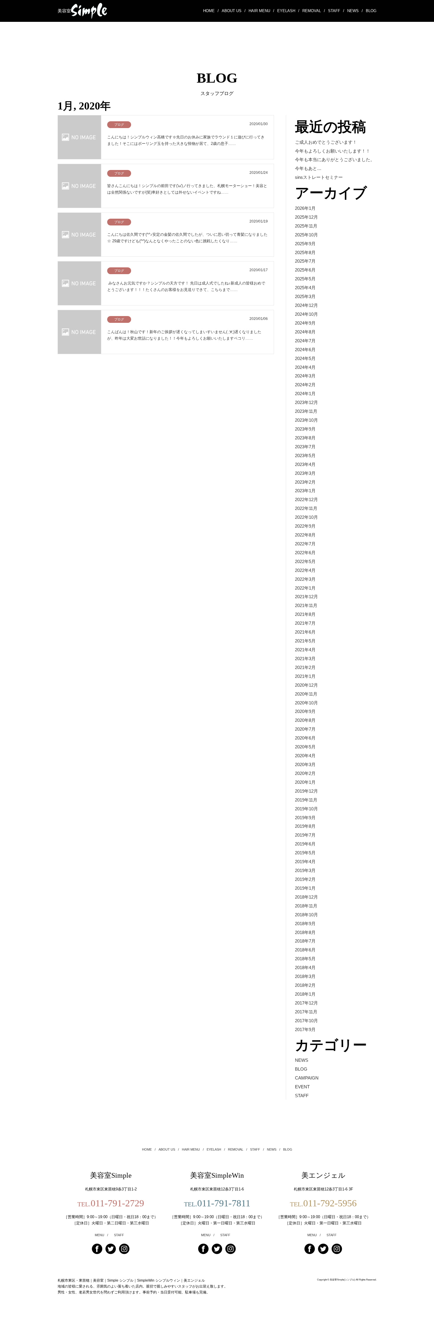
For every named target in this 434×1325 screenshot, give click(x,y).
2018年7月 (305, 940)
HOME (211, 11)
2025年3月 (305, 296)
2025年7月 (305, 261)
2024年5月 (305, 358)
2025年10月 (306, 234)
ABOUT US (234, 11)
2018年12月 (306, 896)
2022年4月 (305, 570)
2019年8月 (305, 826)
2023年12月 (306, 402)
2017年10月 (306, 1020)
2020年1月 (305, 782)
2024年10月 (306, 314)
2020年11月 (306, 693)
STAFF (336, 11)
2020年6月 (305, 737)
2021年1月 (305, 676)
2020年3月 (305, 764)
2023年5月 (305, 455)
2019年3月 (305, 870)
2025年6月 (305, 269)
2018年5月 (305, 958)
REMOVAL (313, 11)
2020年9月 (305, 711)
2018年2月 (305, 985)
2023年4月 (305, 464)
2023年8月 (305, 437)
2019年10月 (306, 808)
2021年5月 (305, 640)
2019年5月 (305, 852)
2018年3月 (305, 976)
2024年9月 (305, 322)
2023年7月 (305, 446)
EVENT (302, 1086)
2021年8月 (305, 614)
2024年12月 (306, 305)
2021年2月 (305, 667)
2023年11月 (306, 411)
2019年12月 (306, 791)
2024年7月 (305, 340)
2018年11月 (306, 905)
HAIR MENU (261, 11)
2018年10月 (306, 914)
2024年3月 (305, 375)
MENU (101, 1235)
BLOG (371, 11)
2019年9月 (305, 817)
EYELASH (288, 11)
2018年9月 (305, 923)
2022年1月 (305, 587)
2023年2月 (305, 482)
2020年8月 (305, 720)
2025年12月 (306, 217)
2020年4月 (305, 755)
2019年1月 (305, 888)
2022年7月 (305, 543)
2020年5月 (305, 746)
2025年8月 (305, 252)
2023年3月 (305, 473)
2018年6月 (305, 949)
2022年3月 (305, 579)
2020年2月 (305, 773)
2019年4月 (305, 861)
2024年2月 (305, 384)
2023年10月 (306, 420)
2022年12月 (306, 499)
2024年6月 (305, 349)
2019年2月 (305, 879)
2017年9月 (305, 1029)
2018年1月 (305, 994)
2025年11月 (306, 225)
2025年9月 (305, 243)
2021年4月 (305, 649)
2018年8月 (305, 932)
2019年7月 (305, 834)
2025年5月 (305, 278)
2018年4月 (305, 967)
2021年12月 (306, 596)
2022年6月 (305, 552)
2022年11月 (306, 508)
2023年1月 (305, 490)
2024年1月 (305, 393)
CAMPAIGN (307, 1077)
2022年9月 (305, 526)
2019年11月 (306, 799)
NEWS (355, 11)
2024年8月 (305, 331)
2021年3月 (305, 658)
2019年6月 (305, 843)
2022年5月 (305, 561)
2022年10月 (306, 517)
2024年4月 (305, 367)
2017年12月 (306, 1002)
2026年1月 (305, 208)
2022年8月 (305, 534)
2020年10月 (306, 702)
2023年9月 (305, 428)
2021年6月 (305, 631)
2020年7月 (305, 729)
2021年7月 (305, 623)
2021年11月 (306, 605)
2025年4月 (305, 287)
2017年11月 (306, 1011)
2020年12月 (306, 685)
